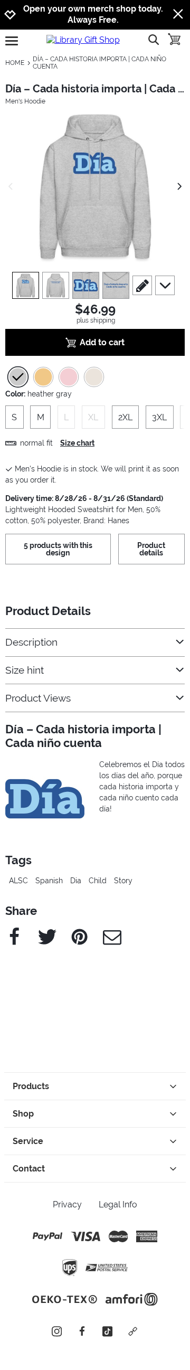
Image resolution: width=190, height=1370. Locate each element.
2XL (125, 417)
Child (98, 880)
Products (31, 1086)
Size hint (24, 670)
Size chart (77, 443)
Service (28, 1141)
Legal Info (118, 1204)
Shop (23, 1114)
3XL (159, 417)
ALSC (18, 880)
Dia (75, 880)
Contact (29, 1169)
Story (123, 880)
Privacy (67, 1204)
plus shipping (96, 320)
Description (31, 642)
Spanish (49, 880)
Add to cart (102, 342)
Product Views (38, 698)
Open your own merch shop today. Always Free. (93, 14)
